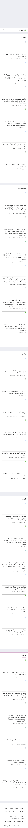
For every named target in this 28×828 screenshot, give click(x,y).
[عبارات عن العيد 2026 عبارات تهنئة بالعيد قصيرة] (14, 736)
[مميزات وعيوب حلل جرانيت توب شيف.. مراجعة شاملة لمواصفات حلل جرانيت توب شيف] (14, 604)
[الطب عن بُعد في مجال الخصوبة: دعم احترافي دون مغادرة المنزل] (14, 50)
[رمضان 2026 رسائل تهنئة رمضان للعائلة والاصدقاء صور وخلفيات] (14, 756)
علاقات (13, 676)
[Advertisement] (14, 14)
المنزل (24, 499)
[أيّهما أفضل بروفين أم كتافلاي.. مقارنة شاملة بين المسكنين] (14, 160)
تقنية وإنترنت (12, 213)
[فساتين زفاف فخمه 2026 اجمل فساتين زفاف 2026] (14, 408)
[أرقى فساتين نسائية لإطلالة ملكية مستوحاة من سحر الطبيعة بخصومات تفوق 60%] (14, 387)
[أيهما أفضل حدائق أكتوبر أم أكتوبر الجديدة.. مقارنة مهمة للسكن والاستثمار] (14, 583)
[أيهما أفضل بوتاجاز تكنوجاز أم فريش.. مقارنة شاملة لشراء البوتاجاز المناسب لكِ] (14, 626)
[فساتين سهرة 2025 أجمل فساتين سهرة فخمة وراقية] (14, 469)
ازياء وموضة (22, 354)
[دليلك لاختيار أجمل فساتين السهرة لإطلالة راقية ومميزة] (14, 449)
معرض (8, 416)
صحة (24, 37)
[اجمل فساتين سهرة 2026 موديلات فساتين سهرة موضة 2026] (14, 367)
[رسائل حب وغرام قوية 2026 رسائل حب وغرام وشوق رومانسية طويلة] (14, 668)
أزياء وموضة (12, 375)
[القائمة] (7, 30)
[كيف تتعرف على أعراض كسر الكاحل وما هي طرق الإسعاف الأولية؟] (14, 140)
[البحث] (3, 30)
